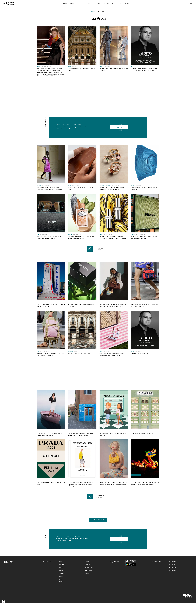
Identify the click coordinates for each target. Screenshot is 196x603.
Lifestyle (90, 3)
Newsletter (87, 564)
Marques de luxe (61, 580)
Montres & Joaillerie (105, 3)
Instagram (174, 567)
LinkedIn (174, 561)
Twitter (173, 564)
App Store (130, 561)
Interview (129, 3)
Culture (119, 3)
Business (73, 3)
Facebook (174, 570)
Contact (87, 573)
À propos (87, 561)
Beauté (81, 3)
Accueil (93, 11)
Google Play (130, 564)
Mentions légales (89, 567)
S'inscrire (119, 127)
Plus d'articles (98, 519)
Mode (65, 3)
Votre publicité (88, 570)
